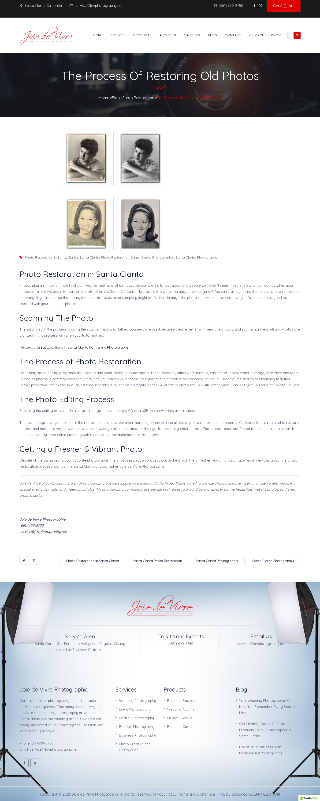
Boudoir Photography (137, 726)
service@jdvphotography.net (98, 5)
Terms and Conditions (197, 794)
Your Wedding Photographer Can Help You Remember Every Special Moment (267, 706)
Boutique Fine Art (181, 700)
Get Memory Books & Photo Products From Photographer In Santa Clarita (265, 730)
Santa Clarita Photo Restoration (104, 257)
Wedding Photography (137, 700)
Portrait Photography (136, 718)
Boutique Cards (179, 726)
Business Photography (137, 735)
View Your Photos (265, 35)
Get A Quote (283, 6)
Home (98, 35)
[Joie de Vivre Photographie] (46, 35)
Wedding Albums (180, 709)
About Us (167, 35)
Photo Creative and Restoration (135, 747)
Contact (233, 35)
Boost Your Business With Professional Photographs (260, 750)
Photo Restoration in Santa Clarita (51, 257)
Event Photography (134, 709)
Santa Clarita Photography (197, 257)
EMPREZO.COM (267, 794)
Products (142, 35)
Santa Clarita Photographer (152, 257)
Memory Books (179, 718)
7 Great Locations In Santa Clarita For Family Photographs (81, 347)
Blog (212, 35)
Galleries (192, 35)
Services (118, 35)
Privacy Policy (165, 794)
